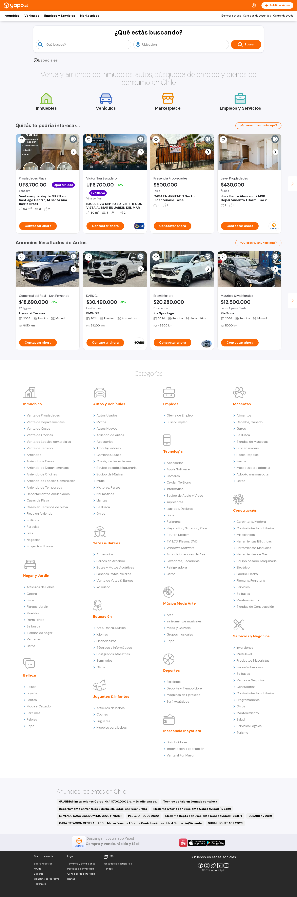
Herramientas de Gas (252, 554)
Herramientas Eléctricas (254, 541)
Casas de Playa (38, 500)
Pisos (30, 600)
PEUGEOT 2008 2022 (143, 816)
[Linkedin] (220, 865)
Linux (170, 515)
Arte (170, 615)
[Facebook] (200, 865)
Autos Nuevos (107, 428)
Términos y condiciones (81, 863)
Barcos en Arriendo (111, 561)
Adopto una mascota (253, 474)
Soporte (38, 873)
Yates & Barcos (106, 543)
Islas (30, 533)
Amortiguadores (109, 448)
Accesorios (105, 442)
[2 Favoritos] (21, 257)
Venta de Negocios (251, 680)
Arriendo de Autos (110, 435)
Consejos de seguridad (257, 15)
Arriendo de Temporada (44, 487)
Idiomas (102, 634)
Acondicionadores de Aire (186, 554)
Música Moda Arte (179, 603)
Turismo (242, 732)
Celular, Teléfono (179, 482)
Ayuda (37, 868)
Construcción (245, 510)
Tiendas (108, 868)
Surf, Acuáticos (178, 701)
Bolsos (31, 687)
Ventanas (34, 639)
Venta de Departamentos (46, 422)
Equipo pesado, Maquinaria (117, 468)
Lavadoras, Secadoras (183, 561)
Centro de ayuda (283, 15)
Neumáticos (105, 494)
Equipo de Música (110, 474)
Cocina (32, 594)
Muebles (33, 613)
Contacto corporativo (46, 878)
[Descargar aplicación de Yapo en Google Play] (215, 843)
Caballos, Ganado (250, 422)
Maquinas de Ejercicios (183, 695)
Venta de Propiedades (43, 415)
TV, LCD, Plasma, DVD (182, 541)
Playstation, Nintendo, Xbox (187, 528)
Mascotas (242, 404)
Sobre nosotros (43, 863)
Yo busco (103, 587)
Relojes (32, 719)
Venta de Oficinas (40, 435)
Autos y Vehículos (109, 404)
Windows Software (181, 548)
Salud (241, 719)
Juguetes (103, 721)
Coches (102, 714)
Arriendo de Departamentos (48, 468)
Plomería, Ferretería (251, 580)
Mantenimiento (248, 600)
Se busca (33, 626)
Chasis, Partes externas (114, 461)
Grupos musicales (180, 634)
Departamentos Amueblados (48, 494)
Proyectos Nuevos (40, 546)
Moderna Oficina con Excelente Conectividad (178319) (192, 809)
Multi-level (244, 654)
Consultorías (246, 687)
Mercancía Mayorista (182, 730)
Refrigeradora (177, 567)
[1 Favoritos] (21, 139)
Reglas (71, 878)
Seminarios (105, 660)
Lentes (32, 700)
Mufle (101, 481)
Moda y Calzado (39, 706)
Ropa (30, 726)
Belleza (29, 675)
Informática (175, 489)
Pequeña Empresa (250, 667)
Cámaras (173, 476)
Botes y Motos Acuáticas (115, 567)
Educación (102, 616)
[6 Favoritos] (156, 139)
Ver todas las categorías (117, 863)
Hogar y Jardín (36, 575)
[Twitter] (213, 865)
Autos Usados (107, 415)
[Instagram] (207, 865)
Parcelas (33, 527)
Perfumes (33, 713)
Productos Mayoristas (253, 660)
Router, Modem (178, 535)
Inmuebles (11, 16)
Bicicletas (174, 682)
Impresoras (175, 502)
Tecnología (173, 451)
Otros (31, 646)
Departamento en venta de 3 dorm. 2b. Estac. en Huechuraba (103, 809)
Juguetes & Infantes (111, 696)
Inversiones (245, 647)
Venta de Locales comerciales (49, 442)
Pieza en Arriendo (40, 513)
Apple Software (178, 469)
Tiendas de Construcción (255, 606)
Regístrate (40, 883)
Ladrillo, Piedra (247, 574)
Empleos (170, 404)
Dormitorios (35, 620)
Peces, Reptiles (248, 455)
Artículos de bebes (111, 708)
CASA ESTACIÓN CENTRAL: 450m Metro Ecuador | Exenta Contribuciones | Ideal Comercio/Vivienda (130, 823)
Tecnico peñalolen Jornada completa (190, 801)
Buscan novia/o (248, 448)
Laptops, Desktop (180, 509)
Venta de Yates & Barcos (115, 580)
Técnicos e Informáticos (114, 647)
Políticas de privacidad (80, 868)
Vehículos (31, 16)
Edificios (33, 520)
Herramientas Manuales (254, 548)
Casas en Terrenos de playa (47, 507)
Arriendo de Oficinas (42, 474)
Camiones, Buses (109, 455)
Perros (241, 461)
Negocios (33, 540)
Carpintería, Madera (251, 521)
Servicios (243, 587)
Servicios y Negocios (251, 636)
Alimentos (244, 415)
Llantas (102, 500)
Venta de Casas (38, 428)
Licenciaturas (106, 641)
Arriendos (34, 455)
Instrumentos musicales (184, 621)
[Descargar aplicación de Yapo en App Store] (197, 843)
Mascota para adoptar (254, 468)
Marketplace (89, 16)
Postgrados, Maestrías (113, 654)
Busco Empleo (177, 422)
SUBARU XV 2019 (260, 816)
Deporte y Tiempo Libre (184, 688)
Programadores (248, 700)
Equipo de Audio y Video (185, 495)
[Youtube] (226, 865)
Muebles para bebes (112, 727)
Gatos (241, 428)
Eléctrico (243, 567)
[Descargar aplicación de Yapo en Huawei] (183, 842)
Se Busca (103, 507)
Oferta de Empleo (180, 415)
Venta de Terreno (40, 448)
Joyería (32, 693)
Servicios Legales (249, 726)
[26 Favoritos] (223, 139)
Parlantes (174, 521)
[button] (74, 152)
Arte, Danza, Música (111, 628)
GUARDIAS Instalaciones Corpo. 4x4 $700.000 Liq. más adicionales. (108, 801)
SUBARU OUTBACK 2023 (225, 823)
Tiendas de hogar (40, 633)
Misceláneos (246, 535)
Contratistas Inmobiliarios (256, 528)
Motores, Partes (108, 487)
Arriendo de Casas (40, 461)
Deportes (171, 670)
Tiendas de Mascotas (253, 442)
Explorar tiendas (231, 15)
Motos (101, 422)
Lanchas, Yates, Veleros (114, 574)
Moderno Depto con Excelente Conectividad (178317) (203, 816)
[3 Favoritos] (223, 257)
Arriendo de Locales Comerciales (51, 481)
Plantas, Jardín (37, 606)
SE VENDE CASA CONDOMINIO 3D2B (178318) (90, 816)
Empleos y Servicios (59, 16)
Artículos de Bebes (41, 587)
